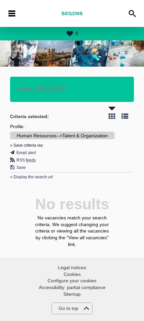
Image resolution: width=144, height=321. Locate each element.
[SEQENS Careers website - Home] (72, 13)
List (125, 116)
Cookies (72, 274)
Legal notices (72, 267)
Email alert (26, 152)
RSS (26, 160)
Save (21, 167)
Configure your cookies (72, 280)
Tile (112, 116)
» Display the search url (31, 177)
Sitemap (72, 294)
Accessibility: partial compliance (72, 287)
